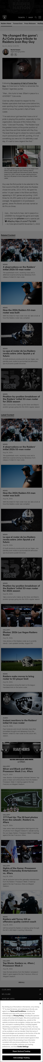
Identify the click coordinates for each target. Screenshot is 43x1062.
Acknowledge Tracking (21, 1058)
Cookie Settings (23, 1046)
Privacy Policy (19, 1016)
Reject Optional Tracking (21, 1051)
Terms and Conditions (18, 1011)
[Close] (40, 1003)
